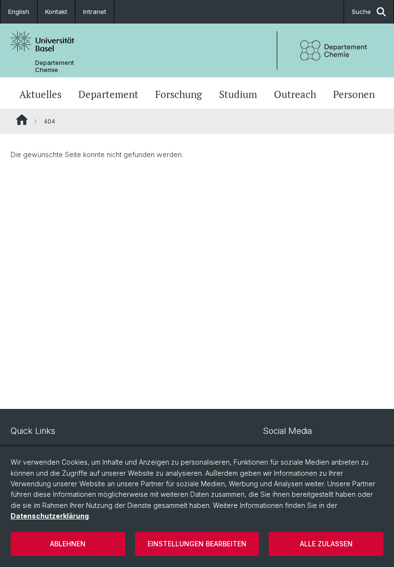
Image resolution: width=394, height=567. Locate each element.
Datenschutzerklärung (50, 516)
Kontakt (56, 11)
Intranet (94, 11)
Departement (108, 94)
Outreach (295, 94)
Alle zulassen (326, 544)
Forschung (178, 94)
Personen (354, 94)
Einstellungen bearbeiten (197, 544)
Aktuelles (40, 94)
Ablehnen (68, 544)
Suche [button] (361, 11)
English (18, 11)
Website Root (21, 119)
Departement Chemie (54, 66)
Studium (238, 94)
